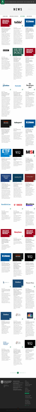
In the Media (22, 16)
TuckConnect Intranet (28, 397)
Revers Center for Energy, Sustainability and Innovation (17, 389)
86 (17, 372)
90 (23, 372)
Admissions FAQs (27, 385)
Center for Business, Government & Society (16, 381)
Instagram (25, 405)
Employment (27, 400)
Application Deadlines (28, 384)
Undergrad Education (12, 1)
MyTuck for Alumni (28, 395)
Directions (26, 389)
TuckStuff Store (27, 396)
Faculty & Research (27, 1)
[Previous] (11, 373)
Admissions (27, 382)
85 (16, 372)
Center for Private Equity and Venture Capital (17, 387)
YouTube (28, 405)
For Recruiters (27, 401)
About (6, 1)
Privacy (28, 410)
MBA (8, 1)
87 (19, 372)
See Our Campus (27, 390)
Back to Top (18, 408)
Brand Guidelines (28, 403)
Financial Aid (27, 383)
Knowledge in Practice (14, 16)
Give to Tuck (27, 393)
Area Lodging (27, 391)
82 (12, 372)
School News (5, 16)
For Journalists (27, 402)
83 (13, 372)
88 (20, 372)
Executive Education (20, 1)
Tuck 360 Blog (29, 16)
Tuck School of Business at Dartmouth (2, 2)
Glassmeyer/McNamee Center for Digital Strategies (18, 383)
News (31, 1)
